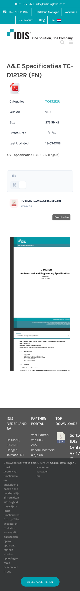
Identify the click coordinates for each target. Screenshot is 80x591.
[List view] (22, 185)
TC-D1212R (52, 101)
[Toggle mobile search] (62, 42)
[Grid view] (14, 185)
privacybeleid (28, 462)
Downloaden (61, 217)
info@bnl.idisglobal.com (50, 4)
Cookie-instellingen (62, 462)
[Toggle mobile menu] (71, 42)
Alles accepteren (40, 582)
